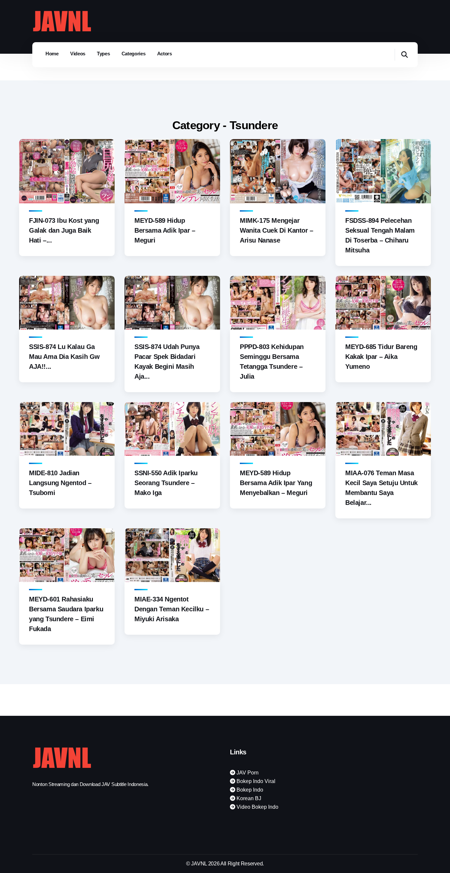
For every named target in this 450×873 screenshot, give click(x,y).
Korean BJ (248, 798)
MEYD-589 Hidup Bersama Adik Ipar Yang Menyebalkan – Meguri (276, 482)
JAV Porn (247, 772)
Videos (77, 53)
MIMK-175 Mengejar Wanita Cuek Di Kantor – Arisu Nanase (276, 230)
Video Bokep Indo (256, 807)
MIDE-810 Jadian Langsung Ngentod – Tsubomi (60, 482)
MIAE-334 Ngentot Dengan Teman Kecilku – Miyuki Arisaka (171, 609)
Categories (134, 53)
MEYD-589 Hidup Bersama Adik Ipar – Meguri (164, 230)
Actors (164, 53)
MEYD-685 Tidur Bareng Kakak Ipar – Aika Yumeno (381, 356)
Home (52, 53)
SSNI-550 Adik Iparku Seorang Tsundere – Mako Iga (166, 482)
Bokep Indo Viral (255, 781)
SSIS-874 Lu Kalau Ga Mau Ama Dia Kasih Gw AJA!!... (64, 356)
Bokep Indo (249, 790)
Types (103, 53)
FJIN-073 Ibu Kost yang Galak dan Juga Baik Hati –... (64, 230)
